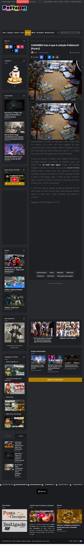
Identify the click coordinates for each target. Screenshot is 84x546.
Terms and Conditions (38, 545)
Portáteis (51, 276)
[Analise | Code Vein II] (15, 300)
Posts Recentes (48, 1)
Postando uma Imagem (65, 276)
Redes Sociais (50, 32)
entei (52, 272)
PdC (34, 32)
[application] (15, 179)
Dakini (35, 52)
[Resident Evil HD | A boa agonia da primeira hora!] (72, 359)
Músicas (60, 272)
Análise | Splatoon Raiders (13, 290)
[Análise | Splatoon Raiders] (15, 282)
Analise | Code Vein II (12, 307)
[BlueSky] (16, 50)
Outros (22, 32)
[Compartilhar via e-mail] (53, 57)
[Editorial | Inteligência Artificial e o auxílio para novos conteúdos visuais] (69, 516)
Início (33, 41)
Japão (37, 41)
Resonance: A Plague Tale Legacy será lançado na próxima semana (13, 115)
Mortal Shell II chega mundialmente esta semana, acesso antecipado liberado (14, 137)
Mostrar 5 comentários (55, 380)
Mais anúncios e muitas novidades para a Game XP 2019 (37, 366)
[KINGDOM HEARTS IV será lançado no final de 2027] (15, 149)
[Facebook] (41, 57)
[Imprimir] (57, 57)
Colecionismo (42, 272)
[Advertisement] (57, 16)
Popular (21, 436)
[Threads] (12, 50)
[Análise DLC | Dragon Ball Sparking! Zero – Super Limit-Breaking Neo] (15, 260)
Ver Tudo (27, 32)
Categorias (10, 32)
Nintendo (70, 272)
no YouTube (37, 524)
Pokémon (41, 276)
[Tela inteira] (22, 183)
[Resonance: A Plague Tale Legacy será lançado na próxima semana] (15, 105)
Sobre (55, 1)
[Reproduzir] (7, 183)
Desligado (41, 32)
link (70, 151)
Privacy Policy (48, 545)
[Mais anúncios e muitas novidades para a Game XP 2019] (38, 359)
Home (4, 32)
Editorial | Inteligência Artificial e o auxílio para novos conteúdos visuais (68, 527)
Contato (61, 1)
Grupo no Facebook (76, 1)
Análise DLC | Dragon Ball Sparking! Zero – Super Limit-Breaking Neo (14, 270)
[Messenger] (49, 57)
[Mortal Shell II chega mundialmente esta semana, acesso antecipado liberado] (15, 127)
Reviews (16, 32)
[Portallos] (14, 8)
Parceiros (67, 1)
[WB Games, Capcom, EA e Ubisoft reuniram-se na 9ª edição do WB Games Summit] (55, 359)
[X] (45, 57)
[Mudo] (20, 183)
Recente (8, 436)
